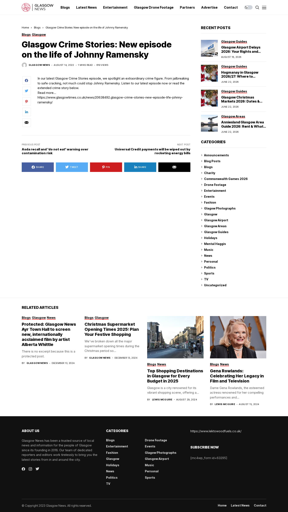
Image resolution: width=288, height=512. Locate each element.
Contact (260, 505)
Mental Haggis (215, 244)
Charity (209, 173)
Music (208, 249)
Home (25, 27)
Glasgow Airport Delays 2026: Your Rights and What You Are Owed (240, 51)
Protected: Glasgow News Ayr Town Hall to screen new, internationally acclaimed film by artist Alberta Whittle (49, 334)
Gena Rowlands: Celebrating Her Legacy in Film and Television (237, 376)
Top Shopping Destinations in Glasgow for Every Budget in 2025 (175, 376)
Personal (211, 261)
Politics (210, 267)
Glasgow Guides (216, 232)
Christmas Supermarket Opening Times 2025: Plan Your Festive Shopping (112, 329)
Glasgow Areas (215, 226)
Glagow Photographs (220, 208)
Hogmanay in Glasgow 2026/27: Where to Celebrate (239, 76)
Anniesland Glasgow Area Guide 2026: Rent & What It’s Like (242, 126)
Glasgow (210, 214)
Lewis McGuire (162, 399)
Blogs (37, 27)
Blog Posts (212, 161)
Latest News (240, 505)
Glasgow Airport (216, 220)
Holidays (210, 238)
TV (206, 279)
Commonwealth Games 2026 (226, 179)
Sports (209, 273)
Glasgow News (39, 65)
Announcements (216, 155)
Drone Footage (215, 184)
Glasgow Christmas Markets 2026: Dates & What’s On (240, 101)
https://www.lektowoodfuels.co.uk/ (215, 431)
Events (209, 196)
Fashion (210, 202)
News (208, 255)
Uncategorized (215, 285)
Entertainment (215, 190)
